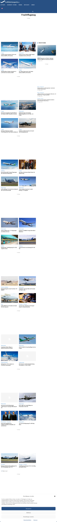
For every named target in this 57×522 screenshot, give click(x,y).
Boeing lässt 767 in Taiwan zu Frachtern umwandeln (7, 364)
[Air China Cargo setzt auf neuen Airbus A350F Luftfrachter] (27, 63)
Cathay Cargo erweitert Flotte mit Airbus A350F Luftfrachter (8, 55)
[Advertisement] (28, 29)
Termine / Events (23, 304)
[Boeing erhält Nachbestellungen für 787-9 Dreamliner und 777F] (9, 458)
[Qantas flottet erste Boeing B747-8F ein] (27, 239)
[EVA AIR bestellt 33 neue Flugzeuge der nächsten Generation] (9, 164)
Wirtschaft (21, 53)
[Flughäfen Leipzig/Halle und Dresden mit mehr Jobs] (27, 281)
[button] (55, 496)
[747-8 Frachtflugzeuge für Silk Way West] (27, 415)
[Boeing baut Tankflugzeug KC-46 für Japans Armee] (9, 239)
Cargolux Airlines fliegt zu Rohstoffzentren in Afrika (7, 348)
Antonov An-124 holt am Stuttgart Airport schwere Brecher (26, 306)
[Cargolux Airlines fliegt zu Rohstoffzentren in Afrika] (9, 339)
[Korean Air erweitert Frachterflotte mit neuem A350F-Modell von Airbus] (9, 105)
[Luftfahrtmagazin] (11, 1)
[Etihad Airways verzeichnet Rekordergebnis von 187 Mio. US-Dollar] (27, 105)
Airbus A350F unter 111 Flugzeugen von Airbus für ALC (9, 231)
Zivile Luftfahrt (4, 287)
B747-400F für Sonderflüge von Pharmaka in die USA (26, 406)
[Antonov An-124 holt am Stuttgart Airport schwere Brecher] (27, 298)
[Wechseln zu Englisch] (2, 8)
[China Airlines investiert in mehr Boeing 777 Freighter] (27, 181)
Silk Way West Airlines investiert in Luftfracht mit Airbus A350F (8, 72)
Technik (3, 464)
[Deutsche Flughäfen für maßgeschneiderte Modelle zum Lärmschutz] (9, 415)
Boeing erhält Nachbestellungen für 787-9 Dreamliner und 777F (9, 466)
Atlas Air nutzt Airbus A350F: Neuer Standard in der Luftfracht (27, 55)
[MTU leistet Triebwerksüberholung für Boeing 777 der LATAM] (27, 356)
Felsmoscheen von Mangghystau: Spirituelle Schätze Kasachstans (46, 89)
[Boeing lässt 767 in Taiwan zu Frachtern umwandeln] (9, 356)
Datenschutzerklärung (27, 520)
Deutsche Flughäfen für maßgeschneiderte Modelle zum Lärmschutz (8, 424)
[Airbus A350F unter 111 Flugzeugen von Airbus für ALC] (9, 222)
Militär (2, 246)
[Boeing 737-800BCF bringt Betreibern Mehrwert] (27, 222)
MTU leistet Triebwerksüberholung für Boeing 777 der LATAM (26, 364)
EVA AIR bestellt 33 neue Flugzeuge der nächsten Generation (9, 173)
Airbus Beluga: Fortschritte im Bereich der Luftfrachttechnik (9, 190)
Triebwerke (21, 362)
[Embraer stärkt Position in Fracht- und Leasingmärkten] (27, 123)
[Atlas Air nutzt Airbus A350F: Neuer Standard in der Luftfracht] (27, 47)
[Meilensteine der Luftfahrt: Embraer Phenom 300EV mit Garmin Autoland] (46, 50)
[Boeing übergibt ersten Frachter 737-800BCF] (9, 281)
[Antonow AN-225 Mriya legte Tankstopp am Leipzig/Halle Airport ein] (9, 397)
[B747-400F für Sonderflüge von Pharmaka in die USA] (27, 397)
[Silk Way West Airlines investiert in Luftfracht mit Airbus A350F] (9, 63)
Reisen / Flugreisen (40, 86)
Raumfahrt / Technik (6, 421)
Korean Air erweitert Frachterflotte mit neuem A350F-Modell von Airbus (9, 113)
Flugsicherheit (4, 362)
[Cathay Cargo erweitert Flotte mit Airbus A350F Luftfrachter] (9, 47)
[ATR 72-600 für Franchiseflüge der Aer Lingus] (27, 339)
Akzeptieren (28, 508)
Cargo (2, 53)
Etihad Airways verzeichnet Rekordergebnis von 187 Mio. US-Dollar (26, 114)
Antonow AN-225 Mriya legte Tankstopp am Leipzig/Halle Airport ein (9, 406)
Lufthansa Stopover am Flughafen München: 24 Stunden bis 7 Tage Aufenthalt (46, 94)
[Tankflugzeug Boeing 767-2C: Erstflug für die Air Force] (27, 458)
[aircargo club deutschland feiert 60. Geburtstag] (27, 164)
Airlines (3, 170)
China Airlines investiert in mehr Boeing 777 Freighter (26, 190)
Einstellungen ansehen (28, 516)
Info (2, 304)
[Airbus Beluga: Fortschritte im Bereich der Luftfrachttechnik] (9, 181)
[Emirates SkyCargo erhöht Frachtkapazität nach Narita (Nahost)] (9, 123)
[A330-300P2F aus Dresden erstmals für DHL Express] (9, 298)
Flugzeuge (3, 187)
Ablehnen (28, 512)
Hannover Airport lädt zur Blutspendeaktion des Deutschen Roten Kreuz (45, 100)
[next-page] (2, 471)
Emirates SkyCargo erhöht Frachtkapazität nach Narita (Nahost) (9, 131)
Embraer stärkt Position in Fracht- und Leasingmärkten (26, 131)
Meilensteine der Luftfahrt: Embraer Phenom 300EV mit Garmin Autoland (45, 59)
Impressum (35, 520)
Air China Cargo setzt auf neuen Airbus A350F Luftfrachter (26, 72)
